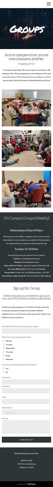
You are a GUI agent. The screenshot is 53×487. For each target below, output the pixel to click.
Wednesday (10, 348)
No (7, 372)
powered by (26, 484)
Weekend (9, 359)
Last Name (5, 386)
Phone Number (7, 408)
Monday (9, 341)
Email (4, 397)
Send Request (26, 439)
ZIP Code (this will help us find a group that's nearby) (20, 326)
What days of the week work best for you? (16, 337)
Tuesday (9, 345)
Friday (8, 356)
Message (5, 418)
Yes (7, 368)
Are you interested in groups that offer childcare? (19, 365)
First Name (6, 377)
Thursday (9, 352)
